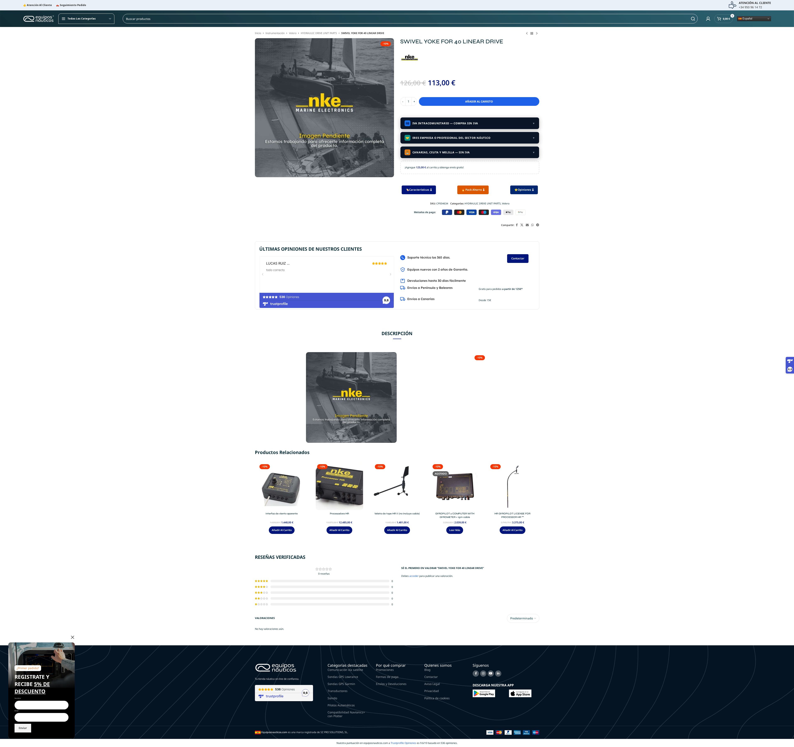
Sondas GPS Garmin (341, 684)
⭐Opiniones (522, 190)
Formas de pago (387, 677)
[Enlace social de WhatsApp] (532, 225)
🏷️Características (417, 190)
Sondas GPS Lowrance (343, 677)
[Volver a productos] (531, 33)
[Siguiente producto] (536, 33)
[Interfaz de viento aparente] (281, 486)
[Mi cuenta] (708, 19)
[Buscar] (693, 18)
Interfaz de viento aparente (281, 513)
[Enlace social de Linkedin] (498, 673)
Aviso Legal (432, 684)
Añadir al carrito (479, 101)
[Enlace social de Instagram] (483, 673)
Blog (427, 670)
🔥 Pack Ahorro (471, 190)
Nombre (18, 698)
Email (16, 711)
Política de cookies (437, 698)
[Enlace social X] (522, 225)
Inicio (258, 33)
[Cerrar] (72, 637)
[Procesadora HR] (339, 486)
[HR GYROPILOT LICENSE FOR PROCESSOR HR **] (512, 486)
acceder (414, 576)
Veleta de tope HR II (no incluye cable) (397, 513)
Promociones (385, 670)
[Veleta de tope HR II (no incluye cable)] (397, 486)
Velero (292, 33)
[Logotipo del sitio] (38, 18)
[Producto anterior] (526, 33)
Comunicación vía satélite (345, 670)
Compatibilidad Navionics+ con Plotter (346, 714)
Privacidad (431, 691)
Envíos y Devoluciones (391, 684)
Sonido (332, 698)
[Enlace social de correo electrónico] (527, 225)
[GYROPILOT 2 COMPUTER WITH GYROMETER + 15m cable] (454, 486)
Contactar (517, 258)
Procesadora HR (339, 513)
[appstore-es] (520, 693)
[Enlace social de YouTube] (491, 673)
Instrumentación (275, 33)
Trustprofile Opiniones (403, 743)
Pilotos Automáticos (341, 705)
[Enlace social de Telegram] (537, 225)
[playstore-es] (484, 693)
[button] (282, 530)
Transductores (337, 691)
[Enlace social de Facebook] (516, 225)
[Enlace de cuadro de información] (749, 5)
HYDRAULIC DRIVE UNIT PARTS (319, 33)
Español (747, 18)
